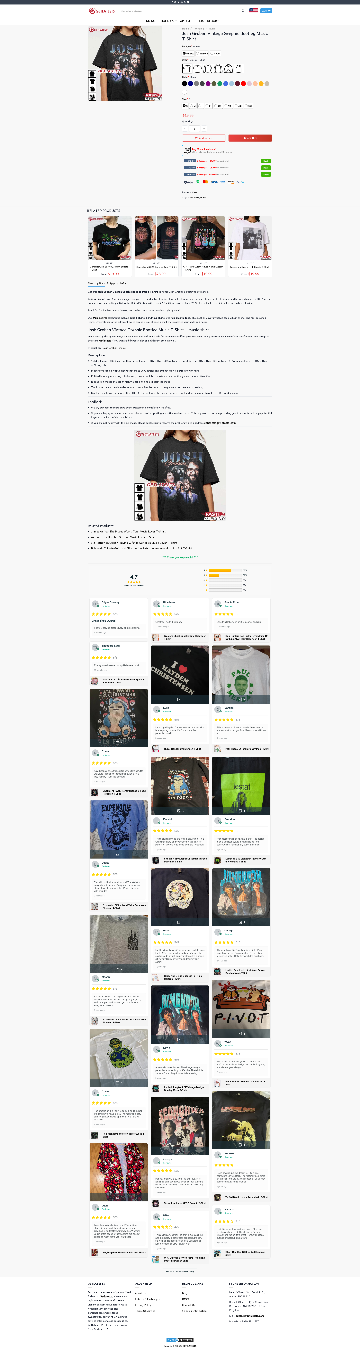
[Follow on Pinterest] (185, 2)
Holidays (168, 21)
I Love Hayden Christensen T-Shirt (182, 749)
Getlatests (105, 340)
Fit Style (187, 46)
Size (185, 99)
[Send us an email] (182, 2)
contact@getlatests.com (220, 422)
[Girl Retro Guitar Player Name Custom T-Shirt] (203, 238)
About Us (140, 1293)
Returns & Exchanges (147, 1299)
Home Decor (207, 21)
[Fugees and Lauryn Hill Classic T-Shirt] (250, 238)
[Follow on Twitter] (178, 2)
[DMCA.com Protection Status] (180, 1339)
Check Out (250, 138)
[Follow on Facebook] (172, 2)
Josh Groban (193, 197)
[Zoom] (92, 97)
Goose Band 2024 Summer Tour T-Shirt (156, 266)
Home (185, 28)
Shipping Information (194, 1311)
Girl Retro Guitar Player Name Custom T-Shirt (203, 268)
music (203, 197)
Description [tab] (96, 283)
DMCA (186, 1299)
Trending (148, 21)
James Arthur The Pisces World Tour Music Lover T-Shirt (128, 531)
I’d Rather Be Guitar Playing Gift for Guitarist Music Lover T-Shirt (134, 542)
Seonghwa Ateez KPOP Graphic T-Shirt (185, 1203)
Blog (184, 1293)
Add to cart (206, 138)
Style (185, 60)
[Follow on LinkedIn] (188, 2)
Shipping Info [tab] (116, 283)
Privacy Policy (143, 1305)
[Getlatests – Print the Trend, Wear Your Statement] (102, 10)
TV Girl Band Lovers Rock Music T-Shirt (246, 1197)
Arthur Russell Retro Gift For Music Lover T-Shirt (123, 537)
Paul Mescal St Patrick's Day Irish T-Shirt (246, 749)
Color (185, 77)
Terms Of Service (145, 1311)
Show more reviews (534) (180, 1271)
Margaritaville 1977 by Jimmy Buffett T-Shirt (109, 268)
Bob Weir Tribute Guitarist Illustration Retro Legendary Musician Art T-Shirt (141, 548)
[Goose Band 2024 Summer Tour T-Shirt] (157, 238)
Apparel (186, 21)
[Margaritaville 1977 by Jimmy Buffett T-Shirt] (110, 238)
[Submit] (243, 10)
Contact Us (188, 1305)
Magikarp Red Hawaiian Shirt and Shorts (124, 1252)
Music (212, 28)
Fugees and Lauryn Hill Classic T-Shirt (249, 266)
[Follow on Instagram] (175, 2)
